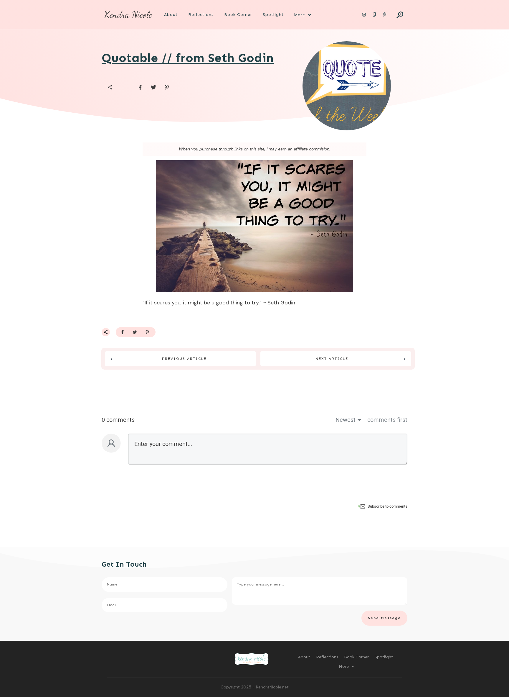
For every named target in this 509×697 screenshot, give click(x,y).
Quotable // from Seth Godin (188, 57)
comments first (387, 419)
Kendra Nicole (128, 14)
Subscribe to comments (387, 506)
